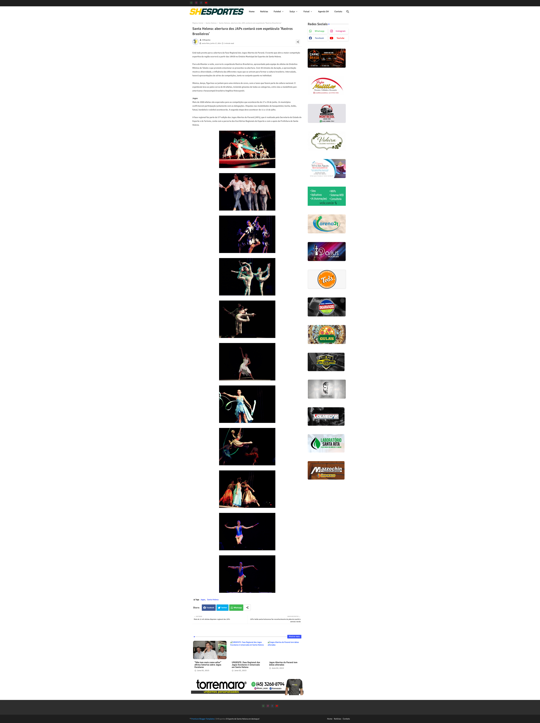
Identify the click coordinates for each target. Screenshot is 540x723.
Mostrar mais (294, 636)
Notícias (264, 11)
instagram (341, 31)
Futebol (277, 11)
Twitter (224, 608)
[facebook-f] (201, 3)
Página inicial (197, 23)
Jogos (203, 599)
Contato (338, 11)
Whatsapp (238, 608)
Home (252, 11)
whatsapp (319, 31)
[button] (348, 11)
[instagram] (196, 3)
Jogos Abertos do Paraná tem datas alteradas (283, 663)
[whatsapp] (191, 3)
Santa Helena (211, 23)
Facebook (210, 608)
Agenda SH (323, 11)
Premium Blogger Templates (202, 719)
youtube (340, 38)
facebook (319, 38)
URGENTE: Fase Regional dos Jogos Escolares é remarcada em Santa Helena (246, 664)
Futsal (306, 11)
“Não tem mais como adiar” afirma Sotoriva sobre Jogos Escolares (207, 664)
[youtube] (206, 3)
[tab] (251, 11)
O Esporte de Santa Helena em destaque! (242, 719)
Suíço (292, 11)
